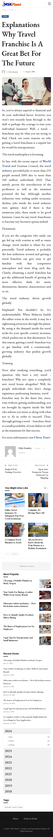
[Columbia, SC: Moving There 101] (38, 500)
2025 (8, 751)
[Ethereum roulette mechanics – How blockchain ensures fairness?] (45, 606)
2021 (8, 774)
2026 (8, 731)
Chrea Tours (42, 437)
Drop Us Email (30, 818)
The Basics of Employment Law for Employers (22, 700)
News (15, 818)
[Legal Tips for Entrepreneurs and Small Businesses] (45, 640)
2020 (8, 779)
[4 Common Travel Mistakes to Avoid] (15, 530)
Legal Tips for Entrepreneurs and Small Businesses (24, 708)
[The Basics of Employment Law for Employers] (45, 629)
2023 (8, 762)
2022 (8, 768)
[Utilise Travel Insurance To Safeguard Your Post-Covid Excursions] (15, 500)
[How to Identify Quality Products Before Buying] (45, 618)
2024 (8, 756)
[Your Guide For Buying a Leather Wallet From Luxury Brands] (45, 595)
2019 (8, 785)
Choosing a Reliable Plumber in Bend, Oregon (22, 660)
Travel (5, 16)
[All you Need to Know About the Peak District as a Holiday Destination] (38, 530)
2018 (8, 791)
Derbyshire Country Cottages (13, 807)
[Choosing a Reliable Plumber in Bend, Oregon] (45, 583)
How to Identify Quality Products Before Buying (23, 692)
